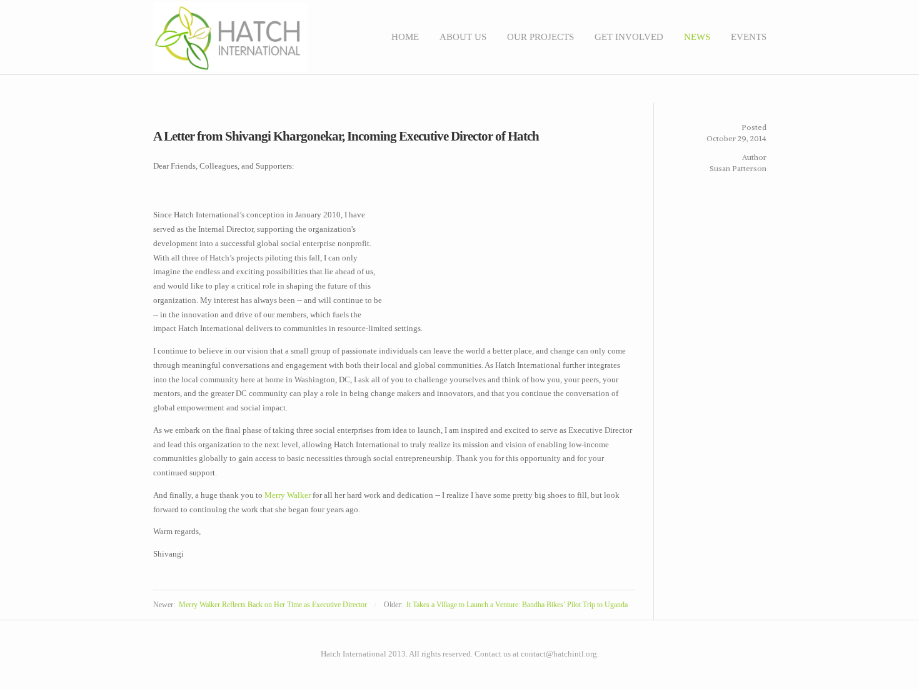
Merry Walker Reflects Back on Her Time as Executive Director (273, 604)
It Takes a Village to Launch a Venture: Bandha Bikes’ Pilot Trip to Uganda (517, 604)
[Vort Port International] (751, 645)
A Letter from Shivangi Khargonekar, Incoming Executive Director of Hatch (346, 136)
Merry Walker (287, 495)
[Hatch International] (757, 645)
